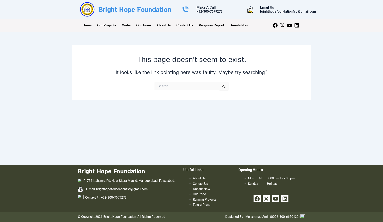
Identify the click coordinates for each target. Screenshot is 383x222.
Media (126, 25)
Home (87, 25)
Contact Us (184, 25)
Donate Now (239, 25)
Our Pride (199, 194)
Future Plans (201, 205)
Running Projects (204, 199)
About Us (163, 25)
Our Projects (106, 25)
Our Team (143, 25)
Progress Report (211, 25)
